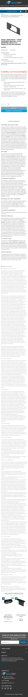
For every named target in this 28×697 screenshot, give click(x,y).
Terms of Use (4, 664)
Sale (13, 598)
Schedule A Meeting (12, 11)
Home (2, 14)
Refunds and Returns (5, 665)
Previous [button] (1, 613)
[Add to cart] (3, 598)
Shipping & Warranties (14, 121)
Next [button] (26, 613)
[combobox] (12, 8)
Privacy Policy (4, 663)
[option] (7, 610)
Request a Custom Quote (14, 111)
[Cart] (19, 11)
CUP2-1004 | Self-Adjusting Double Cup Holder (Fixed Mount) (8, 616)
